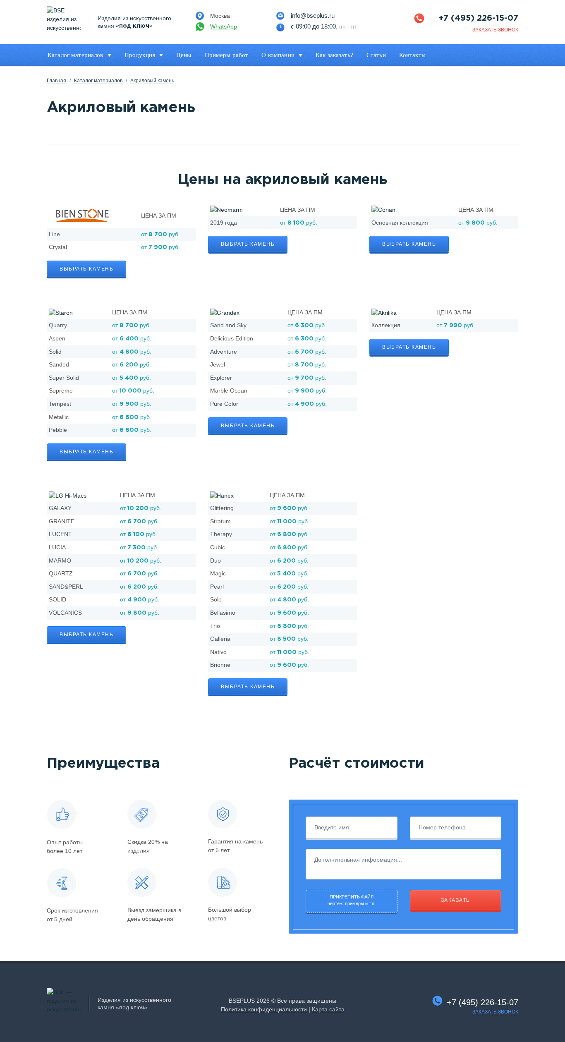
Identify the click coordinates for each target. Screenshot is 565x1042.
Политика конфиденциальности (264, 1009)
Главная (56, 81)
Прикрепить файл (352, 900)
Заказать (455, 900)
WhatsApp (223, 26)
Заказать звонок (495, 1012)
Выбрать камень (86, 269)
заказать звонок (495, 30)
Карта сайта (328, 1009)
